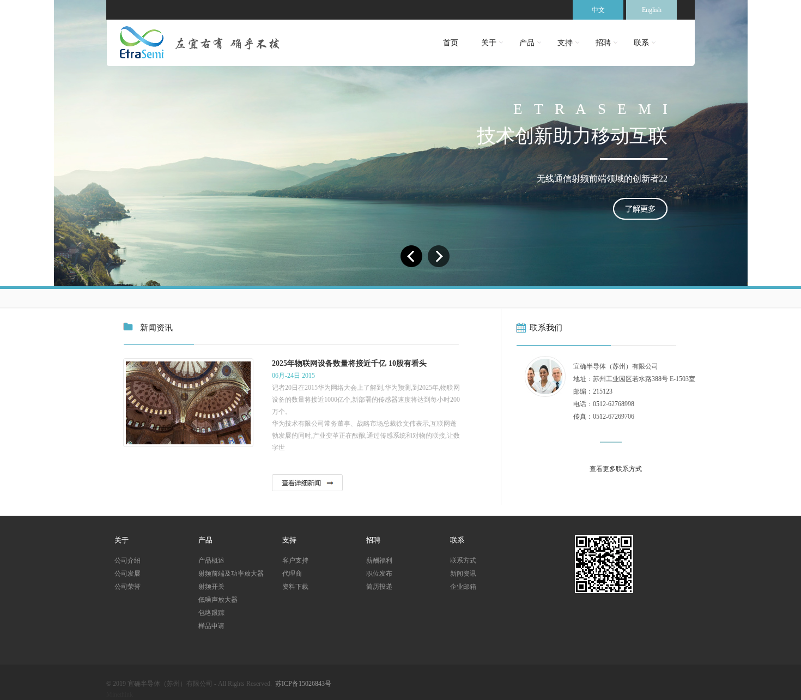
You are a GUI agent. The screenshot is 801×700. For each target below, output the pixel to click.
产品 (527, 43)
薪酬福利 (379, 560)
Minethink (119, 694)
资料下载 (295, 586)
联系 (641, 43)
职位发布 (379, 573)
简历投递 (379, 586)
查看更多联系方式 (616, 469)
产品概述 (211, 560)
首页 (450, 43)
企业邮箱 (463, 586)
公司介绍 (127, 560)
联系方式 (463, 560)
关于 (488, 43)
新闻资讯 (463, 573)
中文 (598, 10)
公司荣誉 (127, 586)
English (652, 10)
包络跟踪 (211, 613)
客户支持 (295, 560)
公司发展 (127, 573)
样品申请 (211, 626)
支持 (565, 43)
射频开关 (211, 586)
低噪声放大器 (218, 600)
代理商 (292, 573)
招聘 (603, 43)
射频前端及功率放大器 (231, 573)
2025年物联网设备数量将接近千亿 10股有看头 (349, 363)
